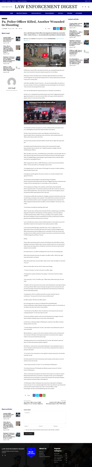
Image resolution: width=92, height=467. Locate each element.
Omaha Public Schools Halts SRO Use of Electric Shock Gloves (8, 39)
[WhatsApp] (64, 28)
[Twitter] (85, 7)
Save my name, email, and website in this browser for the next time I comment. (42, 429)
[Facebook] (83, 7)
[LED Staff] (11, 82)
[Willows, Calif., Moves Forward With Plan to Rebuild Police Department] (18, 68)
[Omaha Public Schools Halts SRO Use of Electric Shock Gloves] (18, 39)
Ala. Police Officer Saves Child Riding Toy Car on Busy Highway (33, 403)
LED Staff (5, 28)
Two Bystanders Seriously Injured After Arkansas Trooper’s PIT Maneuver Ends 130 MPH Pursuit (76, 61)
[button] (88, 7)
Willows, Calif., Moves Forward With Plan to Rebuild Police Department (9, 68)
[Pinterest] (61, 28)
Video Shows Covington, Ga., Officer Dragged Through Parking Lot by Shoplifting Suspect (8, 49)
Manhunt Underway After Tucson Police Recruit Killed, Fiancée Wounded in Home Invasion (9, 59)
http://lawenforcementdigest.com (11, 90)
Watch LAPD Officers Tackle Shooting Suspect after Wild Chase (56, 403)
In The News (4, 18)
